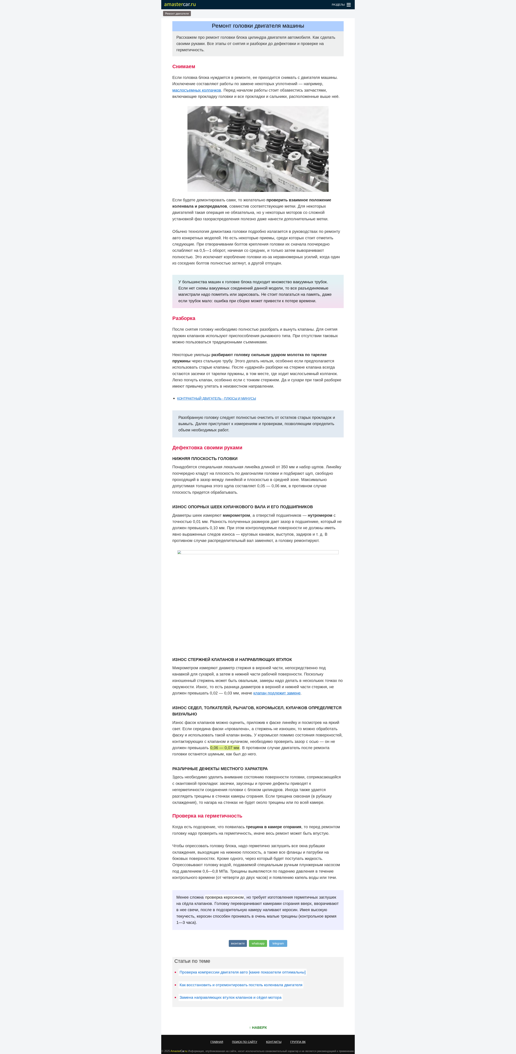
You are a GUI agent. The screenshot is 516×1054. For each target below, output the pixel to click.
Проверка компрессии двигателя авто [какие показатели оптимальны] (243, 972)
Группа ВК (298, 1042)
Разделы (338, 4)
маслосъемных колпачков (196, 90)
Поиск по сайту (244, 1042)
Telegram (278, 943)
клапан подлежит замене (277, 693)
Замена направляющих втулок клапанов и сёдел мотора (231, 997)
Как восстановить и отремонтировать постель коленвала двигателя (241, 985)
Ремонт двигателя (177, 13)
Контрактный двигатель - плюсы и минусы (216, 398)
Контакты (273, 1042)
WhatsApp (258, 943)
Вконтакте (238, 943)
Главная (216, 1042)
